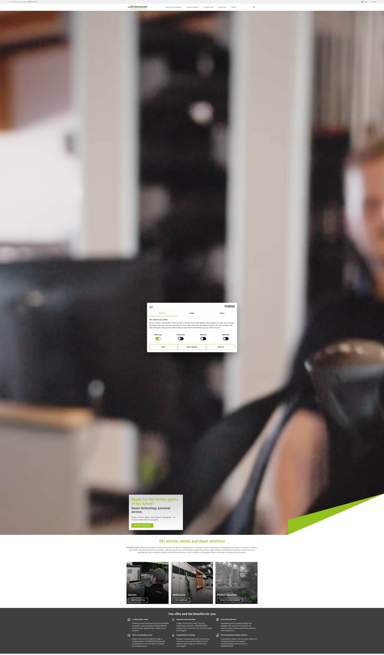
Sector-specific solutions (173, 7)
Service (233, 7)
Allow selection (192, 347)
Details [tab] (192, 313)
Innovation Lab (208, 7)
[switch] (181, 338)
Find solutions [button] (138, 600)
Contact (374, 2)
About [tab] (222, 313)
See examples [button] (181, 600)
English (366, 2)
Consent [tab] (162, 313)
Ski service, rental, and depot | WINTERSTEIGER (23, 2)
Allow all (221, 347)
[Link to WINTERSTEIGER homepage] (137, 7)
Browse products (142, 525)
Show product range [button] (230, 600)
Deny (163, 347)
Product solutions (193, 7)
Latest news (222, 7)
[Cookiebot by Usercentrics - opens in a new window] (226, 306)
